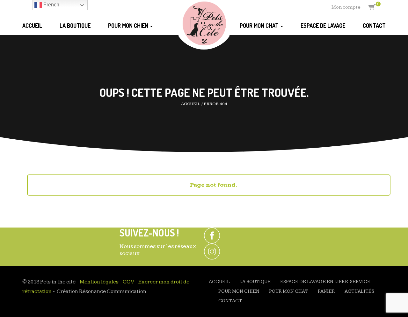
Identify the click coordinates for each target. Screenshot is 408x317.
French (50, 4)
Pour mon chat (260, 25)
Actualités (359, 291)
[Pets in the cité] (203, 24)
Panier (326, 291)
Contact (374, 25)
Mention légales (99, 282)
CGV (128, 282)
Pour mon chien (128, 25)
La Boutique (75, 25)
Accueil (32, 25)
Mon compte (346, 7)
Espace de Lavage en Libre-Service (325, 281)
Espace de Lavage (323, 25)
